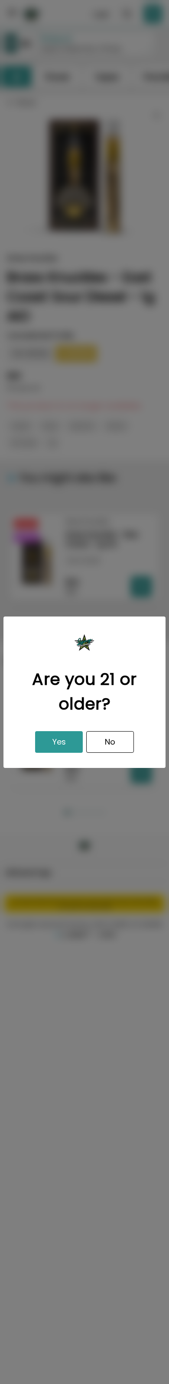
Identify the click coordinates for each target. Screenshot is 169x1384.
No (110, 741)
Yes (59, 741)
